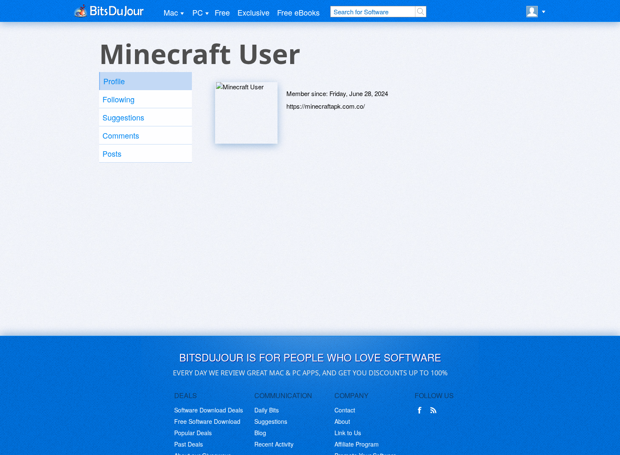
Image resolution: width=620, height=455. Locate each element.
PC (197, 12)
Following (118, 99)
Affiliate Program (356, 444)
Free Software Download (207, 421)
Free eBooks (298, 12)
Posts (111, 153)
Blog (260, 432)
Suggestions (123, 117)
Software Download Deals (208, 410)
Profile (114, 80)
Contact (344, 410)
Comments (120, 135)
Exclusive (253, 12)
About (342, 421)
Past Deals (188, 444)
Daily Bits (266, 410)
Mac (171, 12)
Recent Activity (274, 444)
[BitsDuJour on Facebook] (421, 410)
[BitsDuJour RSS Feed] (435, 410)
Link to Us (347, 432)
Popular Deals (193, 432)
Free (222, 12)
